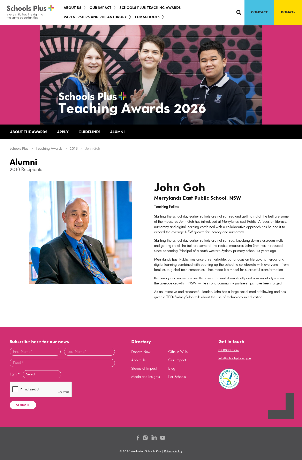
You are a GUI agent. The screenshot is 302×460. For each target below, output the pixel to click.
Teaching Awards (49, 148)
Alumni (117, 131)
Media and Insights (145, 376)
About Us (72, 7)
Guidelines (89, 131)
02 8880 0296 (228, 350)
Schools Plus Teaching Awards (150, 7)
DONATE (288, 12)
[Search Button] (238, 12)
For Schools (147, 17)
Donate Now (140, 351)
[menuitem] (73, 7)
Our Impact (100, 7)
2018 (74, 148)
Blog (171, 368)
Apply (63, 131)
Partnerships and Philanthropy (95, 17)
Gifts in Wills (178, 351)
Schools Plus (19, 148)
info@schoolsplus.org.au (234, 358)
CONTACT (259, 12)
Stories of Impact (144, 368)
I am (15, 374)
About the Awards (28, 131)
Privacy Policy (173, 451)
